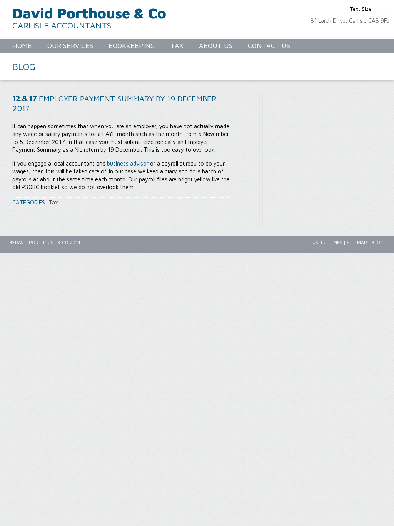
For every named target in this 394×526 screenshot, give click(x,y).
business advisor (128, 163)
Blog (377, 242)
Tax (53, 202)
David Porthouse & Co (89, 13)
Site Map (357, 242)
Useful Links (327, 242)
